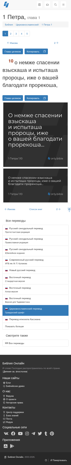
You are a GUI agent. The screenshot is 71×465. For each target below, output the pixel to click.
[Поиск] (55, 4)
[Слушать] (47, 4)
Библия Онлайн (15, 456)
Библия (9, 24)
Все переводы (16, 343)
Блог (8, 382)
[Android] (12, 446)
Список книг (35, 209)
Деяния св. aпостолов (15, 371)
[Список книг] (39, 4)
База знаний (12, 415)
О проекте (11, 399)
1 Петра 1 (47, 24)
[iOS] (5, 446)
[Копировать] (44, 51)
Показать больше (14, 326)
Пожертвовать (59, 460)
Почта (9, 418)
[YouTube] (20, 433)
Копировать (33, 51)
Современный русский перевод (24, 261)
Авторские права (14, 402)
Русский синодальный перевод (24, 230)
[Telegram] (33, 433)
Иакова (13, 42)
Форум (9, 422)
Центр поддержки (15, 412)
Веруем (10, 395)
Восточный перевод (18, 278)
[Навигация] (63, 4)
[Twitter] (40, 433)
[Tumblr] (46, 433)
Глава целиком (13, 51)
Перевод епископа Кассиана (24, 319)
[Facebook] (13, 433)
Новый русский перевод (22, 270)
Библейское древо (15, 386)
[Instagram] (27, 433)
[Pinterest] (52, 433)
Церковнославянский (27, 24)
